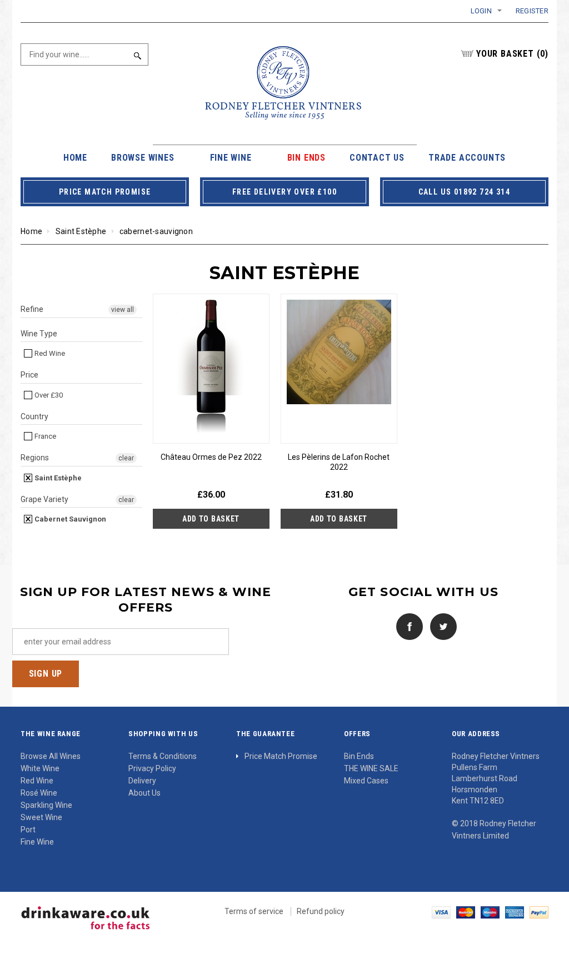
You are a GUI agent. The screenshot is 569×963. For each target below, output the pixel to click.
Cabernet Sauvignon (69, 519)
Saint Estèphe (81, 231)
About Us (144, 792)
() (512, 53)
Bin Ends (359, 756)
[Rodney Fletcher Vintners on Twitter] (441, 625)
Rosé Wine (39, 792)
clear (126, 458)
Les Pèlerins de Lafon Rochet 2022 (339, 462)
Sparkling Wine (46, 805)
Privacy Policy (152, 768)
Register (532, 11)
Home (31, 231)
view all (122, 310)
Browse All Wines (51, 756)
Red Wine (49, 353)
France (44, 436)
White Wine (40, 768)
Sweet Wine (41, 817)
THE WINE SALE (371, 768)
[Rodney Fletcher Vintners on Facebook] (407, 625)
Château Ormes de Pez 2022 (211, 457)
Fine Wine (37, 841)
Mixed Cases (366, 780)
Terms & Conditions (162, 756)
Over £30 (48, 395)
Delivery (142, 780)
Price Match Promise (280, 756)
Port (28, 829)
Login (481, 11)
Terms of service (253, 911)
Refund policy (321, 911)
